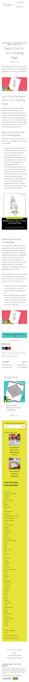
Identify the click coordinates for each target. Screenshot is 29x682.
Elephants (7, 538)
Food (5, 556)
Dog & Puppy (8, 531)
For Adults (21, 2)
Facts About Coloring (10, 540)
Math (5, 578)
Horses (6, 565)
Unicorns (6, 616)
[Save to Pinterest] (9, 348)
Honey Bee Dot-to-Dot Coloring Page (7, 364)
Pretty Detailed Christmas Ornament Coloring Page (13, 407)
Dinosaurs (7, 529)
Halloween (7, 558)
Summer (6, 600)
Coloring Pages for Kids (19, 43)
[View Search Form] (14, 4)
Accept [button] (15, 678)
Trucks (6, 609)
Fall (5, 545)
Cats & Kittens (8, 511)
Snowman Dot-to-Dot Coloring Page (22, 364)
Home (6, 633)
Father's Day (7, 549)
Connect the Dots (12, 44)
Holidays (6, 563)
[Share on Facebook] (3, 348)
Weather (6, 621)
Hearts (6, 560)
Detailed (6, 527)
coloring (9, 353)
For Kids (20, 6)
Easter (6, 536)
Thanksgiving (7, 603)
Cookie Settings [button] (7, 678)
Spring (6, 598)
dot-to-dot (5, 356)
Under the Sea (8, 614)
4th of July (7, 491)
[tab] (11, 415)
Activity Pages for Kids (10, 494)
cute (23, 353)
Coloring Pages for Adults (11, 516)
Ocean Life (7, 585)
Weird (6, 623)
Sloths (6, 594)
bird (4, 353)
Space (6, 596)
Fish (5, 551)
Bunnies (6, 505)
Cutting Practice (8, 525)
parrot (12, 356)
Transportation (8, 607)
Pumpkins (7, 589)
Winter (6, 625)
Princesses (7, 587)
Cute (20, 44)
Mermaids (7, 580)
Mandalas (7, 576)
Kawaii (6, 571)
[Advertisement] (14, 24)
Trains (5, 605)
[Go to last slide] (6, 397)
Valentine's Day (8, 618)
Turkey (6, 612)
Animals (4, 43)
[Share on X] (6, 348)
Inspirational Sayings (10, 569)
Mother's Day (8, 583)
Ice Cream (7, 567)
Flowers (6, 554)
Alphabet (6, 496)
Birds (9, 43)
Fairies (6, 543)
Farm (5, 547)
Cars (5, 509)
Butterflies (7, 507)
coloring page (17, 353)
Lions (5, 574)
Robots (6, 592)
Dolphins (6, 534)
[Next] (23, 397)
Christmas (7, 514)
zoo (16, 356)
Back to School (8, 500)
